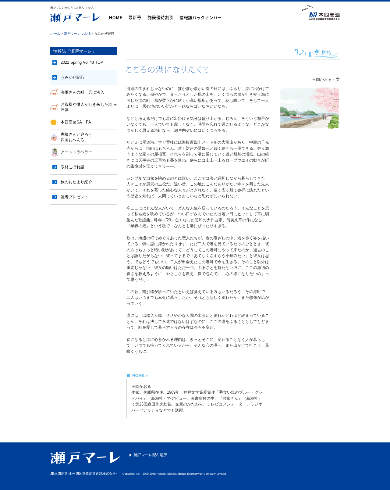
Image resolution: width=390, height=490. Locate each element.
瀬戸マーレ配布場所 (150, 455)
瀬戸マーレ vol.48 (77, 33)
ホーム (55, 33)
